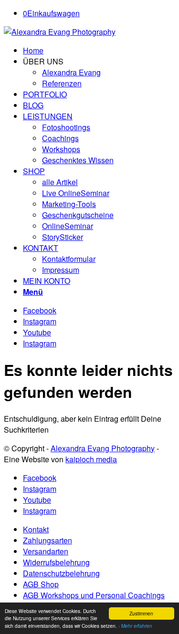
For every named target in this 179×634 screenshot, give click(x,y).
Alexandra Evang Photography (103, 448)
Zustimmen (141, 613)
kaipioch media (91, 459)
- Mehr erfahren (135, 625)
